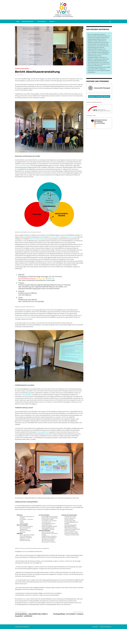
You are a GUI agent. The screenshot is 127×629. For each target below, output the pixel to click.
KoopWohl (26, 626)
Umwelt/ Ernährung (54, 237)
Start (17, 21)
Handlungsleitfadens (43, 432)
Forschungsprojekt (28, 21)
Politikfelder (41, 21)
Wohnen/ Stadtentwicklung (37, 239)
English (51, 21)
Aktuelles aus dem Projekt (22, 68)
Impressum (95, 626)
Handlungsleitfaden (26, 394)
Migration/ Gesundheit (70, 237)
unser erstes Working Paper (22, 165)
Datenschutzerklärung (105, 626)
